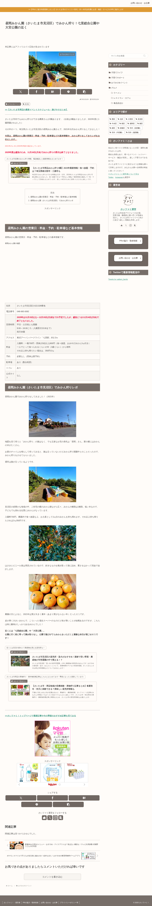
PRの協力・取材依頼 (128, 241)
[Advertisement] (52, 36)
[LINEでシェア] (68, 91)
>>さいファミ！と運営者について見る (123, 174)
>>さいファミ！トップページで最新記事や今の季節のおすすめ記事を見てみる (40, 716)
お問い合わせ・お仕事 (128, 258)
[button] (84, 91)
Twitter (110, 177)
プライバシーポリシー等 (69, 903)
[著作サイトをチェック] (44, 817)
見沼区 (27, 104)
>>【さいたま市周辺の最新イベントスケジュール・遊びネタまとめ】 (36, 110)
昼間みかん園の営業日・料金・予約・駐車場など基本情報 (53, 197)
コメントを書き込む (52, 877)
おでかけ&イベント (14, 104)
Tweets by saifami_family (118, 279)
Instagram (119, 177)
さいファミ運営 (128, 209)
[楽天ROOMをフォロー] (60, 817)
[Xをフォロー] (49, 817)
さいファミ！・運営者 (12, 903)
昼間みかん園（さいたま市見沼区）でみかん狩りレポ (51, 200)
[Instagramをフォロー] (55, 817)
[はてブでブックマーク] (52, 91)
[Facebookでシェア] (36, 91)
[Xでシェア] (20, 91)
